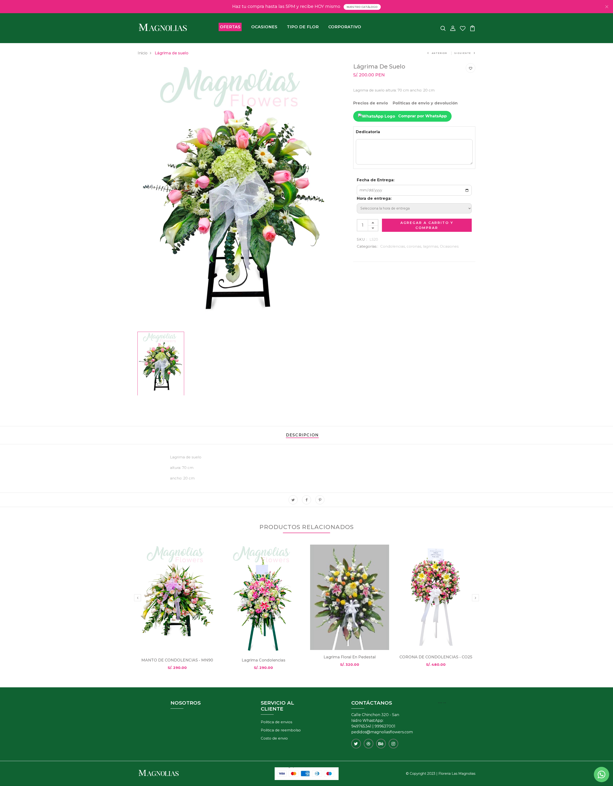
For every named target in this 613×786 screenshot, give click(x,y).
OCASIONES (264, 26)
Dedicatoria (368, 132)
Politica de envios (276, 722)
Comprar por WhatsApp (422, 116)
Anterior (439, 53)
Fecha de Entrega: (375, 180)
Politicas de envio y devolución (425, 103)
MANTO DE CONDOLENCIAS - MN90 (177, 660)
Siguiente (462, 53)
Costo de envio (274, 738)
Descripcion (302, 435)
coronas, (415, 246)
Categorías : (367, 246)
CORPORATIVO (344, 26)
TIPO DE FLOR (303, 26)
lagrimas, (431, 246)
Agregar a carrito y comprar (426, 225)
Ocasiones (449, 246)
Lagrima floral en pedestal (350, 657)
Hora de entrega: (374, 198)
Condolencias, (393, 246)
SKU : (362, 239)
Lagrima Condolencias (263, 660)
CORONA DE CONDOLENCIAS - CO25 (435, 657)
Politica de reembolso (281, 730)
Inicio (143, 53)
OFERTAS (230, 26)
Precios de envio (370, 103)
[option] (235, 196)
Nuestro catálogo (362, 7)
